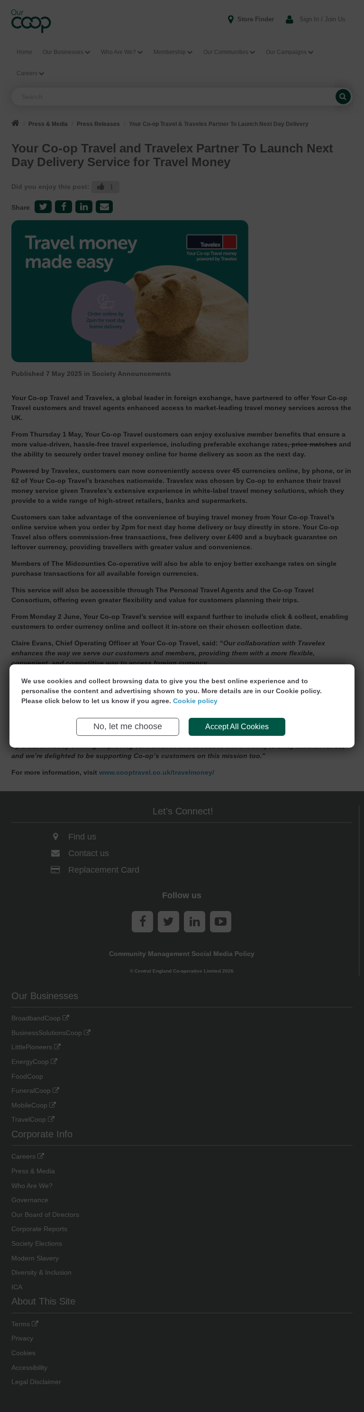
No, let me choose (127, 726)
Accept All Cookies (237, 727)
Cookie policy (195, 701)
